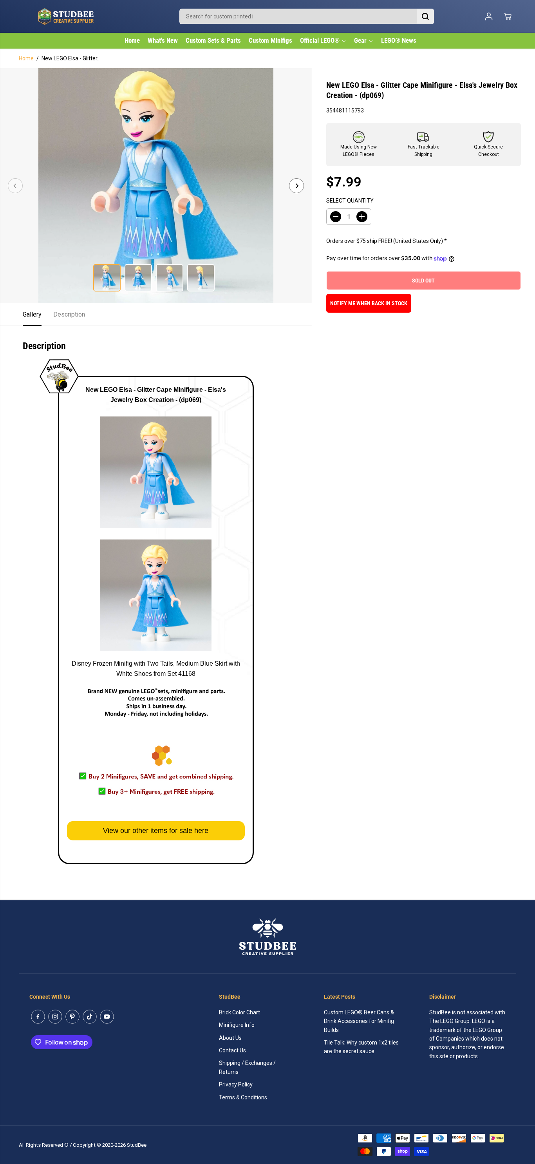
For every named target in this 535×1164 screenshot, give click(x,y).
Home (26, 58)
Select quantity (350, 200)
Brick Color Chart (239, 1012)
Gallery (32, 314)
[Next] (296, 185)
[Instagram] (55, 1016)
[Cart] (507, 16)
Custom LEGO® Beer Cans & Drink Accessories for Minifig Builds (359, 1021)
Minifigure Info (237, 1025)
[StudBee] (85, 16)
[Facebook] (38, 1016)
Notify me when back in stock (368, 304)
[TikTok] (89, 1016)
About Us (230, 1038)
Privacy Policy (236, 1084)
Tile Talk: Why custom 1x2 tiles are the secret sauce (361, 1046)
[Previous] (15, 185)
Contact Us (232, 1050)
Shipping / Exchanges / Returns (247, 1067)
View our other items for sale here (155, 831)
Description (69, 314)
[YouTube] (107, 1016)
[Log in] (488, 16)
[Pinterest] (72, 1016)
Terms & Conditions (243, 1097)
